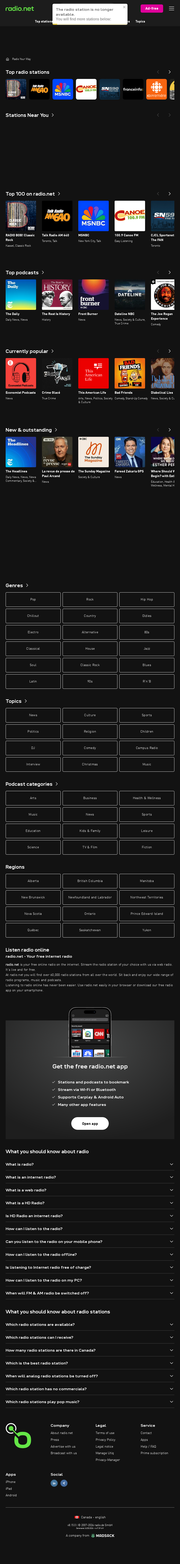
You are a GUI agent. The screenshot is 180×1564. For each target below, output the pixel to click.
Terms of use (105, 1433)
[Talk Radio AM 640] (39, 89)
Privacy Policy (105, 1440)
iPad (9, 1488)
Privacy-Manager (108, 1460)
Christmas (90, 764)
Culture (90, 715)
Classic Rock (90, 665)
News (33, 715)
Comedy (90, 748)
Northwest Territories (146, 897)
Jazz (147, 648)
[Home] (7, 59)
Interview (33, 764)
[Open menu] (171, 8)
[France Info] (133, 89)
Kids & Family (90, 831)
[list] (90, 89)
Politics (33, 731)
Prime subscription (154, 1453)
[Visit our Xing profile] (64, 1483)
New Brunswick (33, 897)
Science (33, 847)
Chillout (33, 616)
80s (147, 632)
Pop (33, 599)
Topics (140, 21)
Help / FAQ (148, 1446)
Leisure (146, 831)
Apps (144, 1440)
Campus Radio (147, 748)
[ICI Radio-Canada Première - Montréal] (156, 89)
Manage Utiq (105, 1453)
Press (55, 1440)
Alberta (33, 881)
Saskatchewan (90, 930)
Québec (33, 930)
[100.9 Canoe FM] (86, 89)
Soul (33, 665)
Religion (90, 731)
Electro (33, 632)
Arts (33, 798)
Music (146, 764)
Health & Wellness (147, 798)
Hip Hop (147, 599)
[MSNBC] (62, 89)
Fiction (147, 847)
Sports (147, 715)
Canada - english (93, 1517)
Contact (146, 1433)
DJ (33, 748)
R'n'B (147, 681)
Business (90, 798)
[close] (124, 5)
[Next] (169, 70)
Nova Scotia (33, 913)
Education (33, 831)
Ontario (89, 913)
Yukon (146, 930)
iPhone (10, 1482)
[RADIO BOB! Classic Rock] (16, 89)
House (90, 648)
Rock (90, 599)
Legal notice (104, 1446)
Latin (33, 681)
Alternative (90, 632)
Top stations (44, 21)
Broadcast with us (64, 1453)
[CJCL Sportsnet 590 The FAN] (109, 89)
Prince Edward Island (147, 913)
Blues (146, 665)
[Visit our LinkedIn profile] (54, 1483)
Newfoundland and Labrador (90, 897)
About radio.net (62, 1433)
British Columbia (90, 881)
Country (90, 616)
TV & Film (89, 847)
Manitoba (147, 881)
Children (147, 731)
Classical (33, 648)
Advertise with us (63, 1446)
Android (11, 1495)
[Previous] (158, 70)
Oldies (147, 616)
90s (90, 681)
